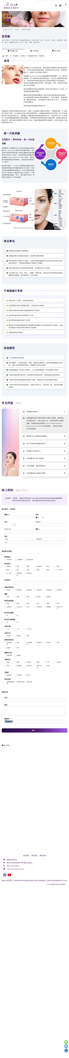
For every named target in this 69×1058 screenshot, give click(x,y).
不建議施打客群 (32, 56)
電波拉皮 (39, 590)
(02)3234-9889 (14, 866)
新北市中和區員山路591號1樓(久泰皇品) (19, 862)
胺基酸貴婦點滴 (10, 682)
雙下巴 (29, 675)
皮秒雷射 (59, 590)
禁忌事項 (23, 56)
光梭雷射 (29, 590)
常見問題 (35, 51)
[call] (66, 1050)
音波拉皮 (49, 590)
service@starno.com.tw (17, 869)
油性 (18, 596)
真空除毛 (9, 559)
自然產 (9, 635)
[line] (66, 1042)
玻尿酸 (19, 655)
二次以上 (29, 629)
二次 (18, 629)
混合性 (39, 596)
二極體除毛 (20, 559)
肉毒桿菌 (9, 655)
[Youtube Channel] (9, 875)
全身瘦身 (19, 675)
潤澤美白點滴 (20, 682)
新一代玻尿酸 (14, 56)
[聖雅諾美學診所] (10, 5)
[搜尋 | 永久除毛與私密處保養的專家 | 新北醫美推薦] (56, 6)
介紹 (14, 51)
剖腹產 (19, 635)
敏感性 (49, 596)
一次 (8, 629)
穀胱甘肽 (29, 682)
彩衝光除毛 (30, 559)
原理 (7, 56)
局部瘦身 (9, 675)
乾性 (28, 596)
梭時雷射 (19, 590)
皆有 (28, 635)
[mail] (66, 1046)
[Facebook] (6, 875)
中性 (8, 596)
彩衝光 (9, 590)
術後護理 (41, 56)
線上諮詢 (57, 51)
